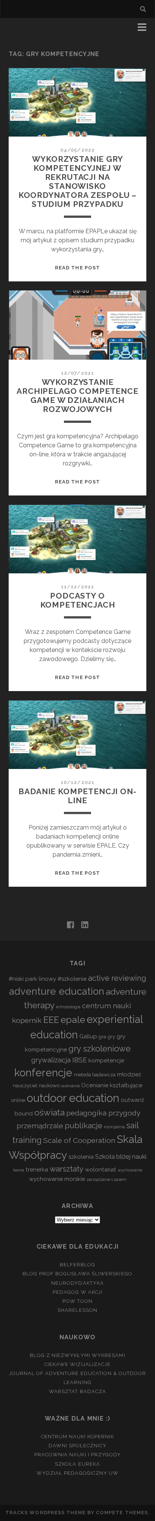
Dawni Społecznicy (78, 1445)
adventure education (56, 991)
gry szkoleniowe (99, 1048)
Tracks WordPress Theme (45, 1512)
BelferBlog (77, 1264)
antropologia (68, 1006)
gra (102, 1036)
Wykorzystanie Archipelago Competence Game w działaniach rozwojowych (77, 395)
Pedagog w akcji (77, 1292)
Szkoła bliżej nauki (120, 1156)
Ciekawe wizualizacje (77, 1364)
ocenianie (70, 1085)
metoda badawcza (94, 1074)
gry (111, 1036)
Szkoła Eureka (77, 1464)
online (18, 1100)
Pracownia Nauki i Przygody (77, 1454)
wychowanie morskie (57, 1179)
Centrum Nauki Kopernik (77, 1436)
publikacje (83, 1125)
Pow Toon (77, 1301)
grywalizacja (51, 1060)
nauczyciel (25, 1085)
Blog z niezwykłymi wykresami (77, 1355)
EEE (51, 1020)
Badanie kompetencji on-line (77, 796)
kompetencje (106, 1060)
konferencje (43, 1073)
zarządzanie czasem (106, 1179)
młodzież (129, 1074)
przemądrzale (40, 1125)
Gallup (88, 1036)
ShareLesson (77, 1310)
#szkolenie (72, 979)
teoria (18, 1170)
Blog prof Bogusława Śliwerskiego (77, 1273)
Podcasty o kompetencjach (77, 600)
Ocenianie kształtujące (111, 1085)
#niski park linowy (32, 979)
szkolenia (81, 1156)
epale (73, 1019)
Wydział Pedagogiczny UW (77, 1473)
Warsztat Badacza (77, 1391)
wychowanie (130, 1170)
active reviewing (117, 978)
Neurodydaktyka (77, 1283)
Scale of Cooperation (79, 1140)
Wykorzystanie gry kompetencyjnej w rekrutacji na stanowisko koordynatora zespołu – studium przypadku (77, 181)
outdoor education (73, 1098)
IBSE (79, 1060)
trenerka (37, 1169)
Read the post (77, 267)
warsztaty (67, 1168)
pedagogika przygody (103, 1113)
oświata (49, 1112)
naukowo (49, 1085)
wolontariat (100, 1169)
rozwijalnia (114, 1126)
